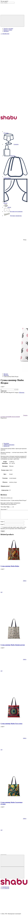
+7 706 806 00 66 (5, 33)
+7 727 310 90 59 (5, 888)
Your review (4, 509)
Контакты (6, 31)
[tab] (15, 443)
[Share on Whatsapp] (12, 440)
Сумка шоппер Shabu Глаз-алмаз (11, 723)
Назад (24, 239)
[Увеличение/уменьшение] (5, 854)
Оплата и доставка (8, 28)
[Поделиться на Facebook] (12, 429)
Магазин (6, 373)
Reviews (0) (6, 446)
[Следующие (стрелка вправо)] (12, 872)
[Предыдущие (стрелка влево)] (12, 861)
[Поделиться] (2, 854)
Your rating (4, 506)
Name (2, 521)
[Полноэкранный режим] (4, 854)
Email (2, 524)
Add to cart (3, 391)
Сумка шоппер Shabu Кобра (10, 566)
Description (6, 443)
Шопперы (6, 375)
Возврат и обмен (8, 29)
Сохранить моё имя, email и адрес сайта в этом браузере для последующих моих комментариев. (13, 528)
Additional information (9, 444)
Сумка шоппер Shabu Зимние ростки (13, 645)
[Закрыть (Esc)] (1, 854)
